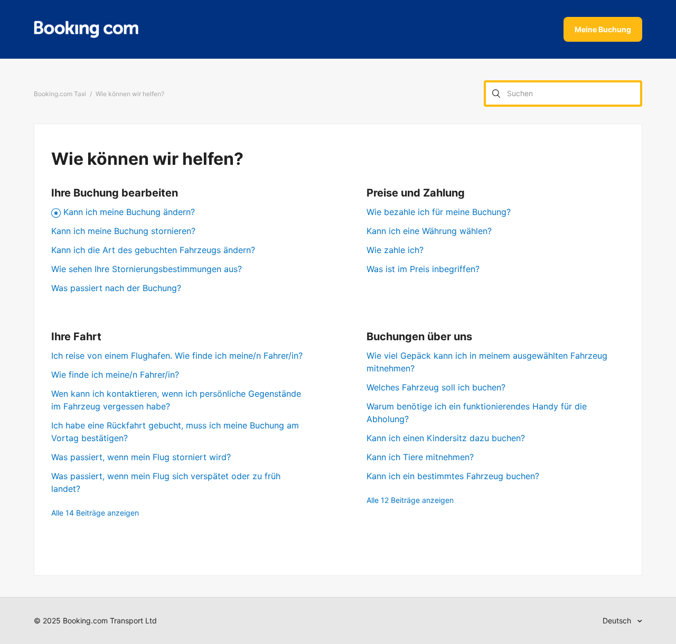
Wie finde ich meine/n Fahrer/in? (115, 374)
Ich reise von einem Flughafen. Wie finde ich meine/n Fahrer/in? (177, 355)
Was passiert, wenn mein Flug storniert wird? (141, 457)
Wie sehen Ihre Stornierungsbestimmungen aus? (146, 269)
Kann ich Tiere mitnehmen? (420, 457)
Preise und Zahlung (416, 192)
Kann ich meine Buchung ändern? (129, 212)
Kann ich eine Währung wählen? (429, 231)
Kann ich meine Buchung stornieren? (123, 231)
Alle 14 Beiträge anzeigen (95, 512)
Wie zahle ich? (395, 250)
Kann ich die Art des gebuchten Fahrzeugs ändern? (153, 250)
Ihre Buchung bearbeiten (114, 192)
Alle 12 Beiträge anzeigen (410, 500)
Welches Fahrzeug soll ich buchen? (436, 387)
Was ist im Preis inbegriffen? (423, 269)
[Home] (86, 29)
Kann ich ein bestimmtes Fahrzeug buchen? (453, 476)
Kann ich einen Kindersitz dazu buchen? (446, 438)
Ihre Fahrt (76, 336)
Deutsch (618, 620)
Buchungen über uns (419, 336)
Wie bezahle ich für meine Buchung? (439, 212)
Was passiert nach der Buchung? (116, 288)
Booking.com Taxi (60, 94)
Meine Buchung (603, 29)
